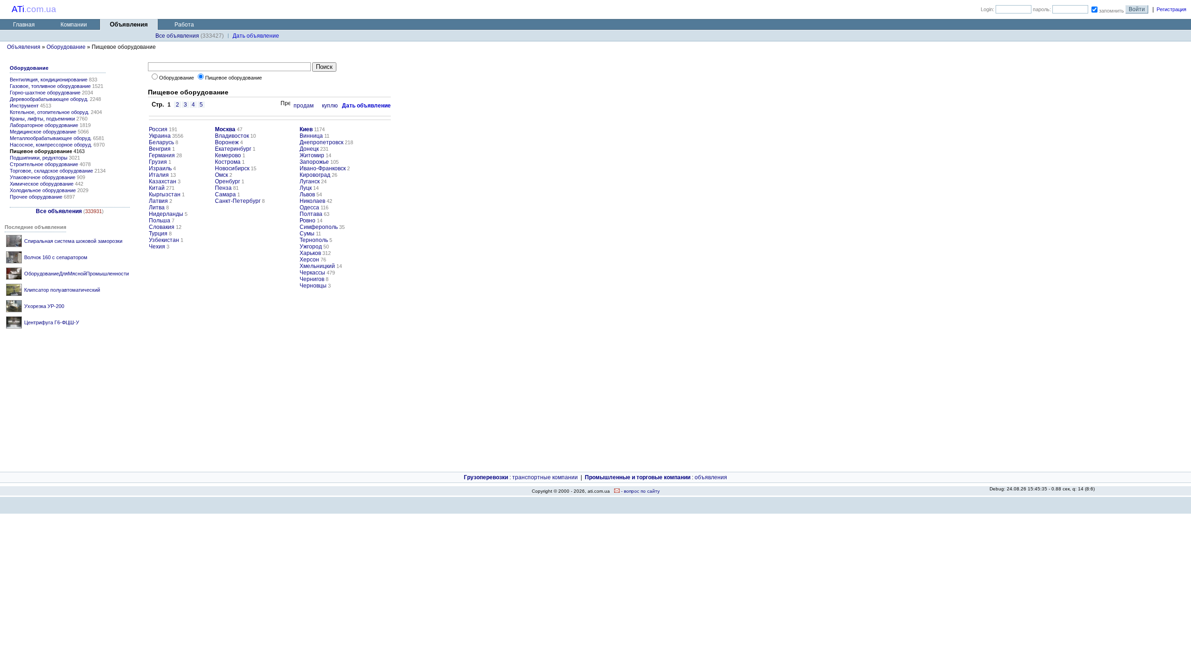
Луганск (310, 181)
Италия (159, 175)
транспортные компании (545, 477)
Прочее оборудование (36, 197)
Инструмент (24, 105)
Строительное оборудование (44, 164)
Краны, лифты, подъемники (42, 118)
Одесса (309, 207)
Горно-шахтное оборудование (45, 92)
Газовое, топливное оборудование (50, 86)
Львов (307, 194)
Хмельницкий (317, 266)
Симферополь (319, 227)
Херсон (309, 259)
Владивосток (232, 136)
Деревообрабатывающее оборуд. (49, 99)
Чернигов (312, 279)
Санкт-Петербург (238, 201)
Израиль (160, 168)
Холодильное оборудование (43, 190)
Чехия (157, 246)
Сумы (307, 233)
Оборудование (66, 47)
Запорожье (314, 162)
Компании (73, 24)
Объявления (23, 47)
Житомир (312, 155)
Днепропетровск (321, 142)
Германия (162, 155)
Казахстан (162, 181)
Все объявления (177, 36)
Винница (311, 136)
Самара (225, 194)
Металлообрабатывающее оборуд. (51, 138)
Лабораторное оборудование (44, 125)
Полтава (311, 214)
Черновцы (313, 285)
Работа (184, 24)
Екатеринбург (233, 149)
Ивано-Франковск (323, 168)
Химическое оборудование (42, 184)
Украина (160, 136)
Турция (158, 233)
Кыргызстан (165, 194)
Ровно (307, 220)
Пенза (223, 188)
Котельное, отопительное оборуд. (49, 112)
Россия (158, 129)
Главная (24, 24)
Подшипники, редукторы (38, 158)
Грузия (158, 162)
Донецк (309, 149)
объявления (711, 477)
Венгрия (160, 149)
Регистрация (1171, 9)
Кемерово (228, 155)
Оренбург (227, 181)
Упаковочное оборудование (42, 177)
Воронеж (227, 142)
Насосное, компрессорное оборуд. (51, 144)
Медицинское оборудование (43, 131)
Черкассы (312, 272)
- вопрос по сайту (640, 491)
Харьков (310, 253)
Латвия (158, 201)
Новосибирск (232, 168)
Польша (159, 220)
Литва (157, 207)
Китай (157, 188)
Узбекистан (164, 240)
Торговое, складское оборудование (51, 171)
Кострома (228, 162)
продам (304, 105)
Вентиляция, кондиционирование (48, 79)
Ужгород (311, 246)
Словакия (161, 227)
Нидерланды (166, 214)
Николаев (312, 201)
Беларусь (161, 142)
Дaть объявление (256, 36)
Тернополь (314, 240)
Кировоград (315, 175)
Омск (221, 175)
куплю (330, 105)
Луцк (306, 188)
